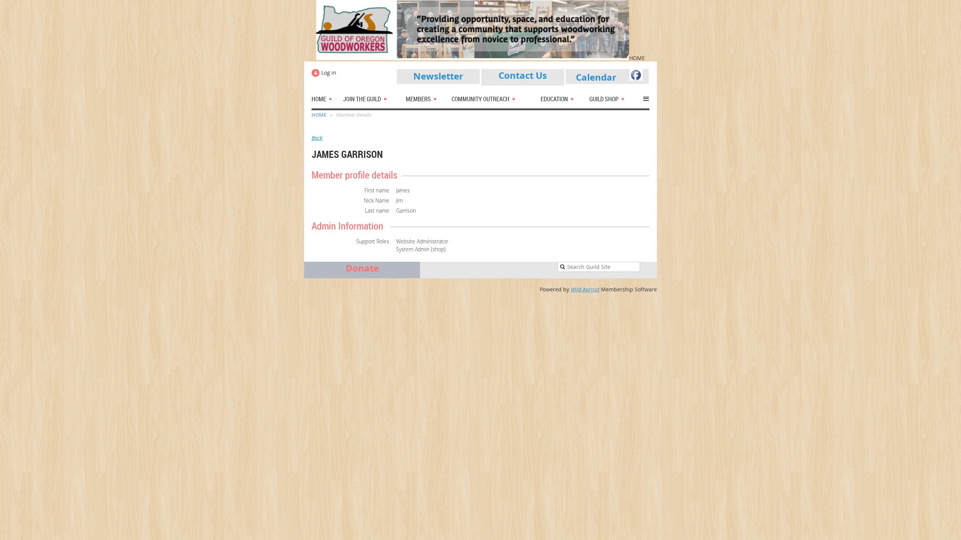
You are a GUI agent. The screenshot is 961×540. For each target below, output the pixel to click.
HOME (319, 114)
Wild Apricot (585, 289)
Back (317, 137)
